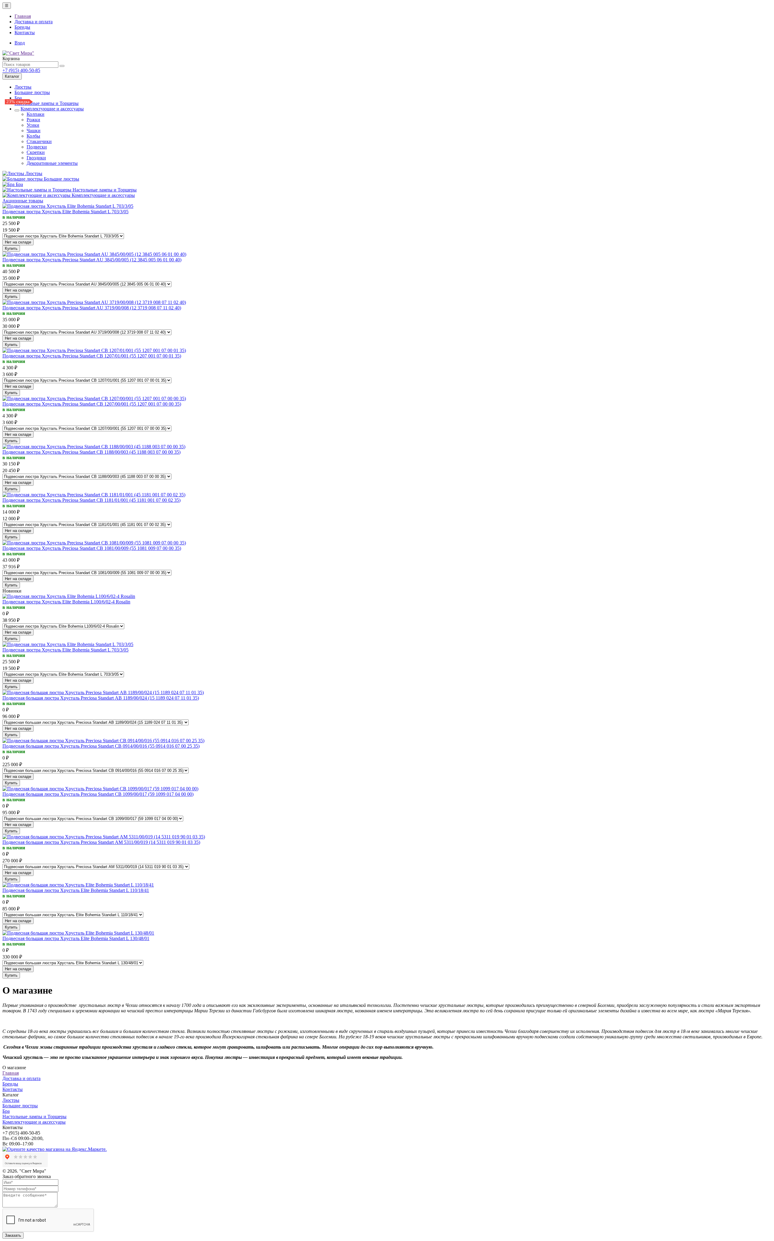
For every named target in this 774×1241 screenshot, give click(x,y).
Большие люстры (32, 92)
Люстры (23, 87)
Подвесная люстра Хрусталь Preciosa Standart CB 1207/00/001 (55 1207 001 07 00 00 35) (91, 404)
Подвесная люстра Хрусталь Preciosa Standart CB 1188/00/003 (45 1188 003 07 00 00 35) (91, 452)
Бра (18, 97)
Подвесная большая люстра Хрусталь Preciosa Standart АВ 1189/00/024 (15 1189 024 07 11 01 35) (100, 698)
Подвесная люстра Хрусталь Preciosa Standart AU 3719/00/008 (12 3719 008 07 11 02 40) (91, 307)
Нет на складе (18, 242)
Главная (23, 16)
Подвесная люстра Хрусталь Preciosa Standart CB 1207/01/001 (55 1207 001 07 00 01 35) (91, 355)
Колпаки (35, 114)
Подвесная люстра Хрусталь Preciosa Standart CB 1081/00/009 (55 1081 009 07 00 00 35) (91, 548)
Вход (20, 42)
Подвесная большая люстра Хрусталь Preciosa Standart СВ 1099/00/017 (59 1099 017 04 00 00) (98, 794)
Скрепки (36, 152)
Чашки (34, 130)
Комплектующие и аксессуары (52, 108)
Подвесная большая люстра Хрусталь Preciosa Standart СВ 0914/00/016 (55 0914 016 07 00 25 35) (101, 746)
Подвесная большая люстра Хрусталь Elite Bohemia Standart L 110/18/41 (75, 890)
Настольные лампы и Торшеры (47, 103)
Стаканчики (39, 141)
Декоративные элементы (52, 163)
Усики (33, 125)
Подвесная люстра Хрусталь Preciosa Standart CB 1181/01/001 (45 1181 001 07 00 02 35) (91, 500)
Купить (11, 248)
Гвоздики (36, 157)
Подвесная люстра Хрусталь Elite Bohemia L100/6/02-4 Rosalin (66, 601)
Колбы (33, 136)
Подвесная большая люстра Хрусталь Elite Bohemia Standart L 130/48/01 (75, 938)
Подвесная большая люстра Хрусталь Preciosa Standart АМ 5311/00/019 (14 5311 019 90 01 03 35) (101, 842)
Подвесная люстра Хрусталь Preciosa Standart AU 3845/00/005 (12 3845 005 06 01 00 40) (91, 259)
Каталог (12, 76)
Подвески (37, 146)
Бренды (22, 27)
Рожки (33, 119)
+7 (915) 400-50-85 (21, 70)
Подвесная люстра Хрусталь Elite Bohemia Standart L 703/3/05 (65, 211)
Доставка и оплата (34, 21)
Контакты (25, 32)
